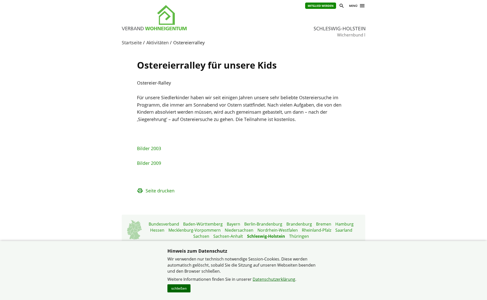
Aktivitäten (157, 42)
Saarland (343, 230)
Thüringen (299, 236)
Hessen (157, 230)
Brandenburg (299, 224)
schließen (179, 288)
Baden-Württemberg (203, 224)
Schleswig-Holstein (266, 236)
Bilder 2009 (149, 163)
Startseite (132, 42)
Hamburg (344, 224)
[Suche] (341, 6)
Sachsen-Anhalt (228, 236)
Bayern (233, 224)
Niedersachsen (239, 230)
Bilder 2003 (149, 148)
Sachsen (201, 236)
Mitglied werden (321, 6)
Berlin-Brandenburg (263, 224)
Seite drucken (160, 191)
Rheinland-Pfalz (316, 230)
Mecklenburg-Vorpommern (194, 230)
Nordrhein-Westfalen (277, 230)
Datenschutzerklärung (274, 279)
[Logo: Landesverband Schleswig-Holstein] (177, 17)
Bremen (323, 224)
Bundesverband (164, 224)
